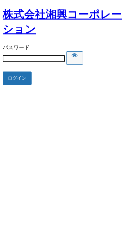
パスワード (16, 47)
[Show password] (74, 58)
